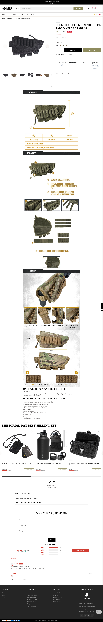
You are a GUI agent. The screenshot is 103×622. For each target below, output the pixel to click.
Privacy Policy (56, 595)
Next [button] (47, 46)
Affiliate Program (31, 597)
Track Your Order (31, 606)
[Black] (57, 45)
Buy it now (92, 50)
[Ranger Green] (64, 45)
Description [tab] (50, 87)
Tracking (4, 595)
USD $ (16, 8)
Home (3, 18)
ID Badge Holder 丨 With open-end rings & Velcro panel (16, 463)
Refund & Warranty (57, 597)
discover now (97, 425)
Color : (59, 42)
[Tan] (60, 45)
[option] (26, 45)
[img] (13, 562)
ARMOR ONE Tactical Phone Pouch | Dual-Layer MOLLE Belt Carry (84, 464)
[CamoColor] (67, 45)
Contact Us (5, 593)
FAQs (3, 597)
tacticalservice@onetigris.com (86, 611)
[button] (51, 8)
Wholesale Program (32, 595)
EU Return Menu (57, 601)
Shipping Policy (56, 599)
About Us (29, 593)
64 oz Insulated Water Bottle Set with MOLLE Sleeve (49, 463)
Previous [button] (5, 46)
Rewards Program (31, 601)
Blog (28, 604)
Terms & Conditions (57, 593)
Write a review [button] (80, 550)
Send (51, 539)
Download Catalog (32, 599)
